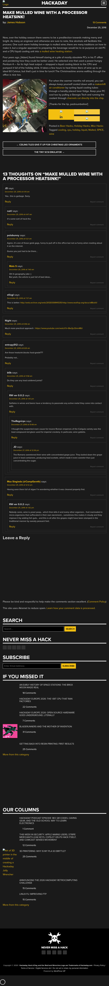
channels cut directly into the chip (85, 98)
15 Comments (29, 888)
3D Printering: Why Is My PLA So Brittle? (42, 851)
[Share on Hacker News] (12, 27)
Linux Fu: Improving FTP (33, 894)
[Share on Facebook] (4, 27)
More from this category (16, 754)
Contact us (23, 647)
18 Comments (29, 693)
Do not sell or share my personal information (70, 968)
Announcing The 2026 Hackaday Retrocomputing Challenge (48, 881)
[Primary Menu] (103, 3)
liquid (84, 129)
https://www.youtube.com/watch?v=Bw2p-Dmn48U (59, 328)
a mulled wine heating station (56, 51)
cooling (62, 129)
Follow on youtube (14, 647)
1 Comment (28, 828)
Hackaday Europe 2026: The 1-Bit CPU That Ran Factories (45, 700)
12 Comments (29, 845)
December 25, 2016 (96, 27)
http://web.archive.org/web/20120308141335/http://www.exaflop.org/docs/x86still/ (58, 302)
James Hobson (16, 22)
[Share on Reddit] (15, 27)
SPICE (100, 129)
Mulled (92, 129)
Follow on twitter (9, 647)
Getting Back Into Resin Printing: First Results (46, 743)
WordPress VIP (59, 971)
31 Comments (29, 732)
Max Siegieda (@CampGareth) (24, 481)
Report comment (97, 202)
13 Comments (99, 22)
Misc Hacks (97, 125)
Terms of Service (27, 968)
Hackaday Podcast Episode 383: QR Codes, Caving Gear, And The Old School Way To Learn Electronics (48, 821)
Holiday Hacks (82, 125)
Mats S (13, 266)
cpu (69, 129)
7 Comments (28, 720)
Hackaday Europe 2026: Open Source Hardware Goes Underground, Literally (47, 714)
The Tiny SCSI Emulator (49, 152)
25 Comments (29, 749)
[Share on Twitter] (8, 27)
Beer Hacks (66, 125)
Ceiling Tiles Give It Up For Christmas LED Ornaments (49, 144)
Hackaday (54, 3)
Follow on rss (19, 647)
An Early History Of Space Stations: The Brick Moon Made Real (46, 686)
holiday (76, 129)
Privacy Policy (99, 965)
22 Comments (29, 707)
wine (51, 133)
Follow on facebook (5, 647)
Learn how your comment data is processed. (71, 608)
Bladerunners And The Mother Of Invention (45, 726)
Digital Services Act (43, 968)
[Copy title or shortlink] (19, 27)
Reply (8, 201)
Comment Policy (97, 601)
